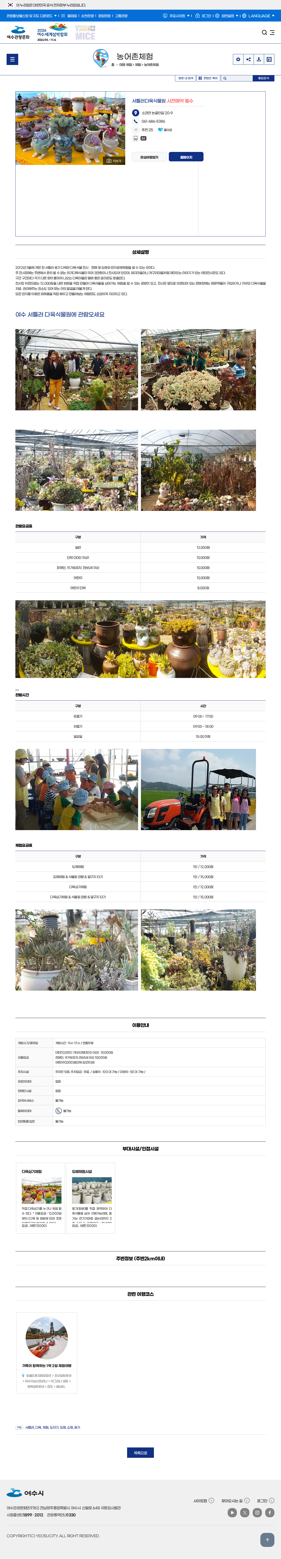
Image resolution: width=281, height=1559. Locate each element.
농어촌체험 (151, 64)
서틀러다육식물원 (162, 100)
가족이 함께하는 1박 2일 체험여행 (46, 1365)
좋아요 (168, 129)
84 (143, 138)
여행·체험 (125, 64)
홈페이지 (186, 157)
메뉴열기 (12, 59)
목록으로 (140, 1452)
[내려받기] (259, 59)
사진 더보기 (114, 161)
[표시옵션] (238, 59)
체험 (138, 64)
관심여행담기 (149, 157)
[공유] (248, 59)
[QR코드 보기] (269, 59)
